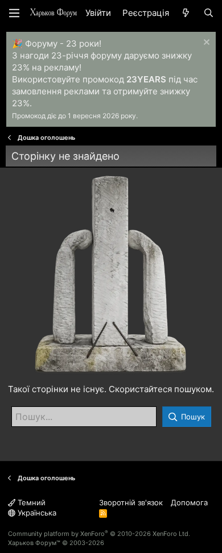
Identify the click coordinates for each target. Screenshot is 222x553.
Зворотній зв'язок (131, 502)
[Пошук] (209, 12)
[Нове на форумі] (186, 12)
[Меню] (14, 13)
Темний (30, 502)
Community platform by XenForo (99, 534)
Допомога (189, 502)
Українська (35, 512)
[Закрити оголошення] (205, 43)
